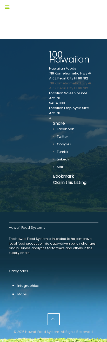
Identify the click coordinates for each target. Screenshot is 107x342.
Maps (22, 294)
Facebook (65, 129)
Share (59, 123)
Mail (60, 166)
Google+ (64, 144)
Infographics (28, 285)
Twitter (62, 136)
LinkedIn (63, 159)
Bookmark (63, 176)
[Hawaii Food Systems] (54, 12)
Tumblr (63, 151)
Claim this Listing (69, 182)
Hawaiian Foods (62, 68)
